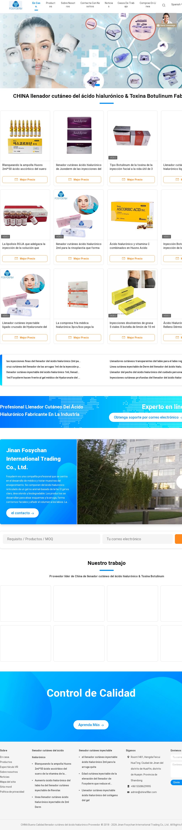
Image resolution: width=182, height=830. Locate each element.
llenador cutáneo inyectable (95, 750)
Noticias (4, 776)
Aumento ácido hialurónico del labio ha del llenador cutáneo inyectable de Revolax (53, 785)
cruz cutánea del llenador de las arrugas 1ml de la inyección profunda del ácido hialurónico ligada (43, 360)
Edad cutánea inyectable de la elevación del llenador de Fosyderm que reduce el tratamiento (99, 779)
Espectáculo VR (9, 767)
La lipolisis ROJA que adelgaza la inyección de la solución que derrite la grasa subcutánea (23, 247)
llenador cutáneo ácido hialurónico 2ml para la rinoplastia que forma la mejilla (78, 247)
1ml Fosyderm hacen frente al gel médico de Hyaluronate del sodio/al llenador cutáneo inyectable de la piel (43, 371)
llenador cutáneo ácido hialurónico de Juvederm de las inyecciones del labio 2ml (78, 168)
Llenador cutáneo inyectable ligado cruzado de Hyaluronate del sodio (24, 326)
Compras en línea (148, 5)
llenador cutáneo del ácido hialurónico (48, 754)
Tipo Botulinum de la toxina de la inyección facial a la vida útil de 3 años (131, 168)
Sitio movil (6, 786)
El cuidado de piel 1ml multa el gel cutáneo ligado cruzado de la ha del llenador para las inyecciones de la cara (43, 377)
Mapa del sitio (8, 781)
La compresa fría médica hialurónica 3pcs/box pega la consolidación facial (75, 326)
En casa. (5, 757)
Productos (6, 762)
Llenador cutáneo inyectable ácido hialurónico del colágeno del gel (100, 795)
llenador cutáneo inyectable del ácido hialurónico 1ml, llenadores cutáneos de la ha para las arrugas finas (43, 366)
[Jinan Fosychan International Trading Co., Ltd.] (15, 5)
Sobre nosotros (9, 771)
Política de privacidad (12, 791)
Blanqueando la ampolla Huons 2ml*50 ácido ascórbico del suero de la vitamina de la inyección (24, 168)
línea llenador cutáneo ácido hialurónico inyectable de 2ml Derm (52, 802)
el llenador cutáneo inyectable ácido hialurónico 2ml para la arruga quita (99, 762)
